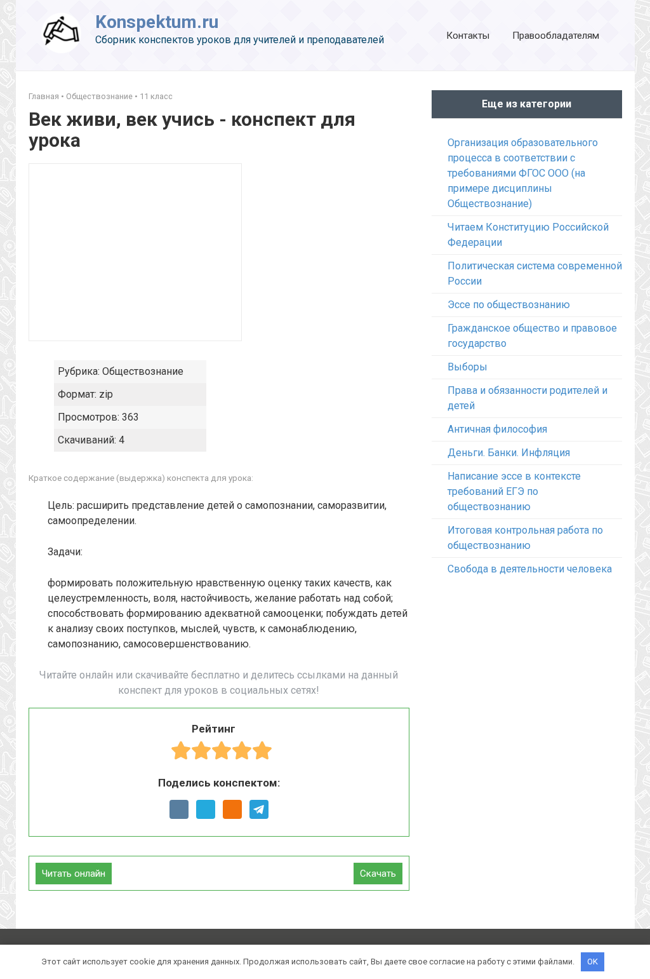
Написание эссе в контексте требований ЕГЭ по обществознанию (514, 491)
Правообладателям (555, 35)
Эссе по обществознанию (509, 305)
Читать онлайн (73, 873)
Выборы (468, 367)
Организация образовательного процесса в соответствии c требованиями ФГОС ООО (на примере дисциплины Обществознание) (523, 173)
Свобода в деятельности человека (530, 569)
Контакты (467, 35)
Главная (44, 96)
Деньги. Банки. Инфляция (509, 453)
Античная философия (497, 429)
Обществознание (99, 96)
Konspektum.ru (156, 21)
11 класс (156, 96)
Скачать (378, 873)
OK (592, 961)
